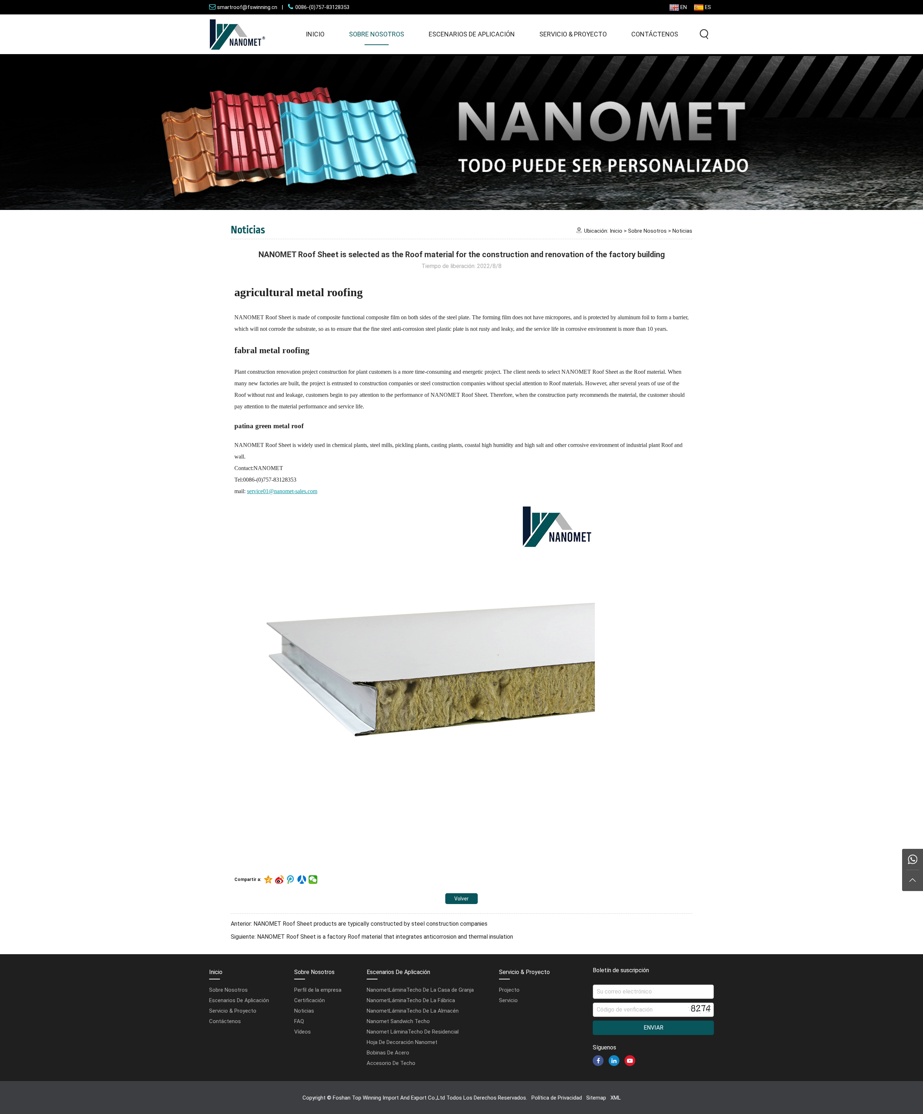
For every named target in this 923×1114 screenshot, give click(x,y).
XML (615, 1098)
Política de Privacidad (556, 1098)
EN (683, 7)
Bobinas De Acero (388, 1052)
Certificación (309, 1000)
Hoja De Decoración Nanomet (402, 1042)
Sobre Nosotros (376, 34)
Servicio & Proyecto (573, 34)
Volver (461, 899)
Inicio (315, 34)
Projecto (509, 990)
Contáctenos (654, 34)
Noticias (682, 231)
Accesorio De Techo (391, 1063)
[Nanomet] (237, 52)
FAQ (299, 1021)
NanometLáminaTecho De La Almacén (413, 1011)
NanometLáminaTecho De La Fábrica (411, 1000)
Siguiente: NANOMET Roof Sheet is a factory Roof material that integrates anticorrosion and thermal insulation (372, 936)
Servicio (508, 1000)
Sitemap (596, 1098)
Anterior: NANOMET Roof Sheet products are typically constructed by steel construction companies (359, 923)
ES (708, 7)
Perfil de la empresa (317, 990)
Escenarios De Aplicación (472, 34)
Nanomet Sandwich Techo (398, 1021)
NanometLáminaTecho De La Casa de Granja (420, 990)
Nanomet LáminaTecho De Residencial (413, 1032)
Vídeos (302, 1032)
